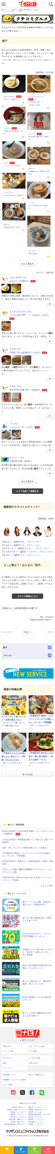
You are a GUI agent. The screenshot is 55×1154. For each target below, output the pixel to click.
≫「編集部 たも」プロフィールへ (25, 545)
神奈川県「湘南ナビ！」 (18, 1119)
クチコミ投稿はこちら (27, 596)
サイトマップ (7, 1068)
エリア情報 (34, 1152)
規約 (4, 1063)
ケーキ (50, 632)
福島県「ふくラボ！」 (19, 1112)
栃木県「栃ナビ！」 (19, 1107)
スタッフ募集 (7, 1085)
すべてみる (27, 774)
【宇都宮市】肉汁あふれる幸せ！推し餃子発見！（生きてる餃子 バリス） (41, 756)
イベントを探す (21, 1152)
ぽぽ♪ (5, 224)
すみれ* (6, 128)
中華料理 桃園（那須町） (21, 461)
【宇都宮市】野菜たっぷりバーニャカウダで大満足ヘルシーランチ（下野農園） (41, 719)
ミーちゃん (7, 192)
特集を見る (48, 1152)
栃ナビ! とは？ (29, 1040)
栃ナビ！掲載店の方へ (37, 1075)
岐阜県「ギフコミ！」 (19, 1114)
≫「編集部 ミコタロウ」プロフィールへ (34, 551)
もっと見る (48, 885)
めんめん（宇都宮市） (11, 99)
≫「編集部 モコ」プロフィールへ (25, 555)
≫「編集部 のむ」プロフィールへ (25, 542)
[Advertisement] (28, 800)
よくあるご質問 (34, 1058)
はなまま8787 (8, 96)
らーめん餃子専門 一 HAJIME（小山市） (30, 315)
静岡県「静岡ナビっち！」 (17, 1109)
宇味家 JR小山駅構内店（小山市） (25, 352)
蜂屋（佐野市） (33, 253)
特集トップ (27, 633)
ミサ (5, 163)
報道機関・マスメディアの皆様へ (15, 1080)
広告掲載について (9, 1075)
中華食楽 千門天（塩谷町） (13, 227)
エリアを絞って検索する (27, 491)
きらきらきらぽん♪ (34, 96)
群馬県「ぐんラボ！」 (19, 1117)
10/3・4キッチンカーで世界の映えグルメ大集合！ (25, 848)
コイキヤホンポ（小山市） (12, 166)
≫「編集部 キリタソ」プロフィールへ (31, 548)
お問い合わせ (33, 1063)
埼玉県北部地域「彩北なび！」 (15, 1124)
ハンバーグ (6, 632)
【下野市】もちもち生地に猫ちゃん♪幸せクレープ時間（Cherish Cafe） (13, 756)
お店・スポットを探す (7, 1152)
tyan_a (30, 251)
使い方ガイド (7, 1058)
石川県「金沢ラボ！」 (19, 1122)
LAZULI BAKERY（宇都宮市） (14, 195)
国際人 (30, 168)
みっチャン (15, 457)
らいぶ (30, 203)
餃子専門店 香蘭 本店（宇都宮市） (26, 390)
